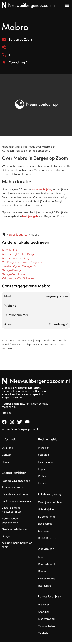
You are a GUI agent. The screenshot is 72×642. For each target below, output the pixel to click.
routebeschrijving (42, 189)
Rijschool (43, 604)
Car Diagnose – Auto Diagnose (22, 262)
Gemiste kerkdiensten (15, 529)
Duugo (6, 536)
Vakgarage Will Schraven (18, 278)
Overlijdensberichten (50, 502)
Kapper (42, 469)
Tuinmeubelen (46, 626)
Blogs (5, 462)
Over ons (7, 447)
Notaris (42, 483)
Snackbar (43, 612)
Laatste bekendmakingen (17, 501)
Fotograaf (44, 455)
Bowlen (42, 571)
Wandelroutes (46, 578)
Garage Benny (11, 270)
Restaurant (44, 586)
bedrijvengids (30, 216)
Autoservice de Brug (16, 258)
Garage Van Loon (13, 274)
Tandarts (43, 633)
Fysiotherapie (46, 462)
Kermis (42, 557)
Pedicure (43, 476)
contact (43, 403)
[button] (67, 5)
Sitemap (7, 412)
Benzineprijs (45, 524)
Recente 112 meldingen (16, 481)
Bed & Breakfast (47, 538)
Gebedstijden (46, 509)
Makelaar (43, 447)
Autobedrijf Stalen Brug (18, 254)
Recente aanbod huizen (15, 494)
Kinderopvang (46, 619)
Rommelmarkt (46, 564)
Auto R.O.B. (9, 250)
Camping (43, 531)
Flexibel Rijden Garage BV (19, 266)
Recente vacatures (12, 487)
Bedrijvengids (47, 439)
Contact (6, 455)
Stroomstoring (46, 516)
